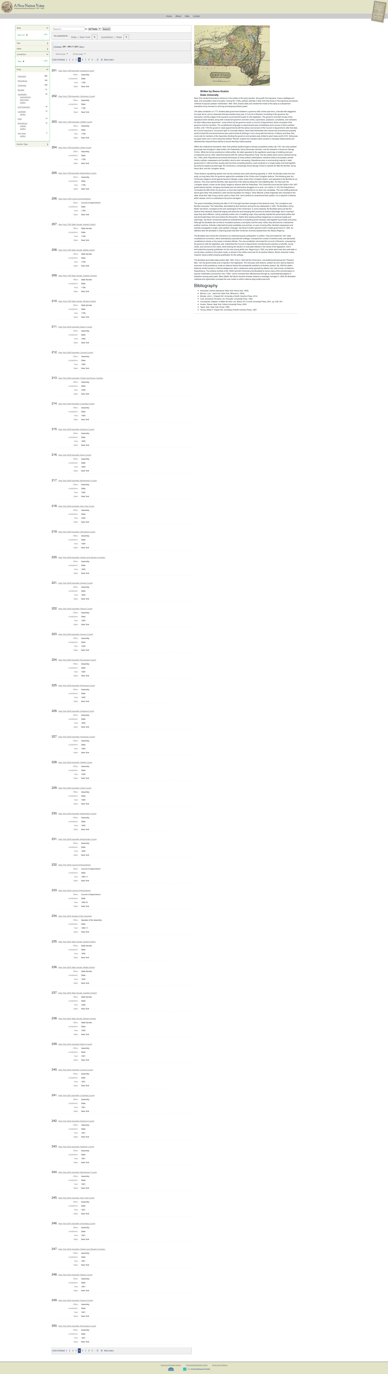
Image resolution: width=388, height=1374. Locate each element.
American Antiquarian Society (171, 1365)
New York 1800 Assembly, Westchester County (78, 839)
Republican (22, 81)
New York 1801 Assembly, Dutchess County (76, 1121)
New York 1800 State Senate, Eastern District (77, 942)
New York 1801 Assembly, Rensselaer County (77, 1326)
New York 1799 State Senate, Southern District (78, 276)
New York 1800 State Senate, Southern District (78, 993)
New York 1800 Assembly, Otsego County (75, 609)
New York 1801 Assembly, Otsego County (75, 1275)
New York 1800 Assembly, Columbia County (77, 404)
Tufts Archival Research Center (196, 1365)
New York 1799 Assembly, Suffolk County (75, 122)
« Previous (57, 47)
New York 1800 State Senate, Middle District (77, 967)
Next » (81, 47)
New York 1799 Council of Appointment (75, 199)
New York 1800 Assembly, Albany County (75, 327)
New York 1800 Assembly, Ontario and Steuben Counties (82, 557)
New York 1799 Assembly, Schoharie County (77, 96)
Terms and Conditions (219, 1365)
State (19, 28)
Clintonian (22, 85)
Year (18, 43)
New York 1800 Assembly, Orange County (76, 583)
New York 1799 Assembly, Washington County (77, 173)
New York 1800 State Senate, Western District (77, 1019)
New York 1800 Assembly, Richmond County (77, 686)
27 (98, 59)
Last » (111, 59)
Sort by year (60, 54)
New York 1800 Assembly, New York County (76, 506)
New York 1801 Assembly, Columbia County (77, 1095)
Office (19, 48)
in (86, 28)
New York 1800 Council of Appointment (75, 865)
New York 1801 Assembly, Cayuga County (76, 1070)
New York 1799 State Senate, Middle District (77, 250)
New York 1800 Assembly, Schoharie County (77, 737)
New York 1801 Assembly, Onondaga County (77, 1224)
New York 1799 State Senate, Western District (77, 301)
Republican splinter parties (22, 126)
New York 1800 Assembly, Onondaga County (77, 532)
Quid (20, 119)
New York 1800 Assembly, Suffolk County (75, 762)
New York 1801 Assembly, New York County (76, 1198)
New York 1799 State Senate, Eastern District (77, 224)
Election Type (22, 144)
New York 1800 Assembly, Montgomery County (78, 481)
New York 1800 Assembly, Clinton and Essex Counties (81, 378)
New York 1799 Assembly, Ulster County (75, 148)
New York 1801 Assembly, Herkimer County (76, 1147)
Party (19, 69)
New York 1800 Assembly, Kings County (75, 455)
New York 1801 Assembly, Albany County (75, 1044)
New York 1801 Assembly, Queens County (76, 1300)
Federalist (22, 76)
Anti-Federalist (24, 107)
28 (102, 59)
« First (54, 59)
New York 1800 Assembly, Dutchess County (76, 429)
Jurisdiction (21, 54)
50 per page (78, 54)
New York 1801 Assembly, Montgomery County (78, 1172)
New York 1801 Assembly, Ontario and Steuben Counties (82, 1249)
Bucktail (21, 90)
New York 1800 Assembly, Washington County (77, 814)
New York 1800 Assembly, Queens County (76, 634)
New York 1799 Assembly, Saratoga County (76, 71)
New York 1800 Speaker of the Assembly (75, 916)
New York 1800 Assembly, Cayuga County (76, 353)
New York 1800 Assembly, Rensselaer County (77, 660)
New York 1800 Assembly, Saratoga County (76, 711)
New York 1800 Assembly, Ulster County (75, 788)
